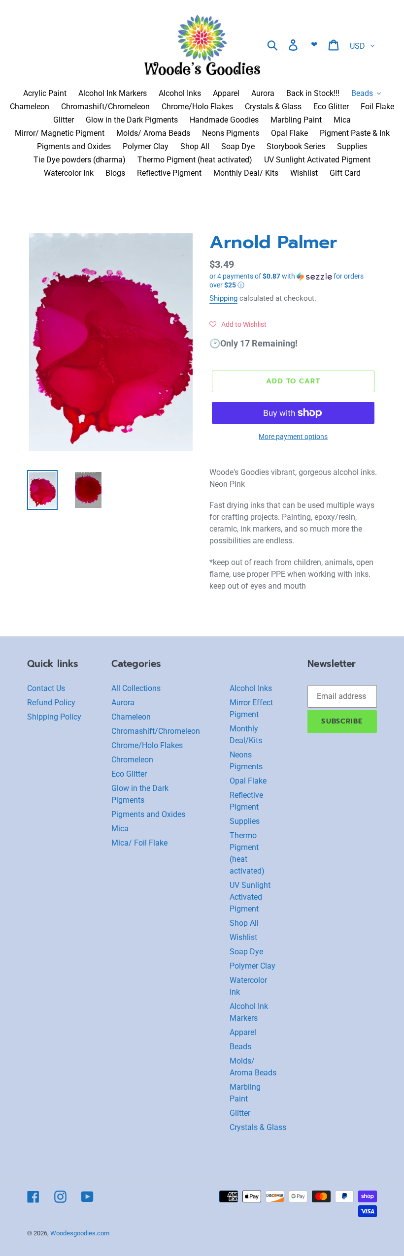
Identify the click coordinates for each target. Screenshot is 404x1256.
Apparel (243, 1032)
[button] (293, 281)
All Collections (136, 688)
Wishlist (243, 937)
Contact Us (46, 688)
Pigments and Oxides (148, 814)
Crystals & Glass (258, 1127)
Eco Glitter (129, 774)
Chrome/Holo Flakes (147, 745)
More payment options (293, 436)
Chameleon (131, 717)
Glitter (240, 1113)
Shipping (223, 298)
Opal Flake (248, 780)
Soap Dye (246, 951)
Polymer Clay (252, 966)
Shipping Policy (54, 717)
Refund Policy (51, 702)
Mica (120, 828)
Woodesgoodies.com (79, 1233)
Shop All (244, 923)
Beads (240, 1046)
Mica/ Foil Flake (139, 843)
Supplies (245, 821)
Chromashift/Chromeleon (155, 731)
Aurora (123, 702)
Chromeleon (132, 759)
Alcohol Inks (251, 688)
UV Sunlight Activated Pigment (250, 896)
